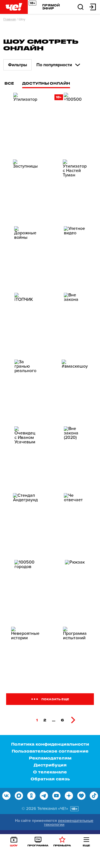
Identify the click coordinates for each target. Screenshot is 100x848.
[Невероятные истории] (25, 658)
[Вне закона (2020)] (75, 457)
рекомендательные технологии (68, 822)
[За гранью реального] (25, 391)
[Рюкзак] (75, 591)
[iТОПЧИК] (25, 324)
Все (9, 83)
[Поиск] (81, 6)
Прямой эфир (51, 6)
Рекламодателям (50, 758)
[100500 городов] (25, 591)
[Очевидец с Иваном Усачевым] (25, 457)
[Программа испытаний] (75, 658)
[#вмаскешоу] (75, 391)
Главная (9, 19)
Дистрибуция (50, 765)
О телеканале (50, 772)
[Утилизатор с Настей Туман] (75, 190)
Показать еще (55, 699)
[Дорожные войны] (25, 257)
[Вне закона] (75, 324)
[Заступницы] (25, 190)
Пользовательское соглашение (50, 751)
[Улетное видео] (75, 257)
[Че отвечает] (75, 524)
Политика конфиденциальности (50, 744)
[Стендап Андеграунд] (25, 524)
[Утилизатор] (25, 124)
